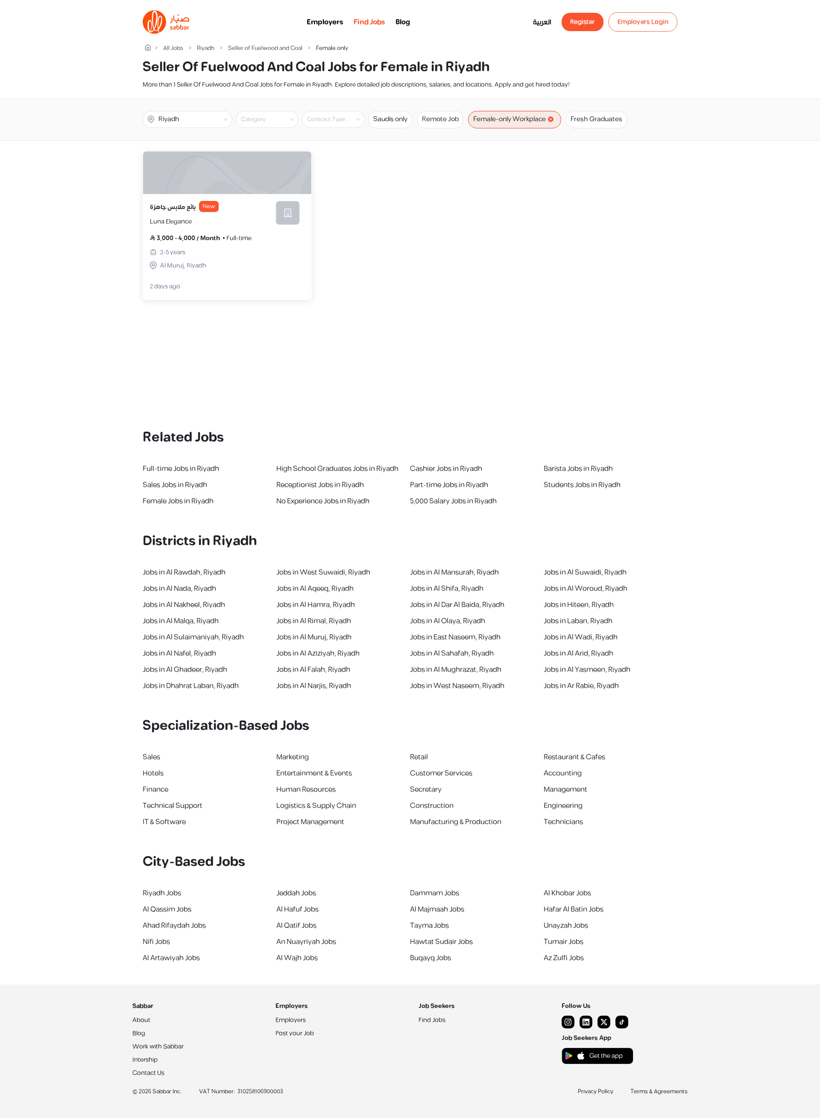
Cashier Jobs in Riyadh (446, 468)
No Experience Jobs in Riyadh (322, 501)
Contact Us (148, 1073)
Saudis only (390, 119)
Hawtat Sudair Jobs (441, 941)
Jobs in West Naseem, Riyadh (457, 685)
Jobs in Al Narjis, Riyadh (313, 685)
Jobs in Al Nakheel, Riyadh (184, 604)
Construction (432, 805)
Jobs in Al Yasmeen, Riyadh (587, 669)
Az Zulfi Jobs (564, 958)
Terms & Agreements (659, 1091)
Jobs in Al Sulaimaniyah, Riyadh (193, 637)
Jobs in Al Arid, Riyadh (578, 653)
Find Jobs (369, 22)
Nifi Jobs (156, 941)
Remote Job (440, 119)
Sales (151, 757)
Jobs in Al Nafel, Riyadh (179, 653)
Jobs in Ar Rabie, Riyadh (581, 685)
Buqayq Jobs (430, 958)
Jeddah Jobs (296, 893)
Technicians (563, 822)
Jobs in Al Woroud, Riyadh (585, 588)
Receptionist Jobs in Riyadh (320, 485)
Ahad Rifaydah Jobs (174, 925)
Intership (145, 1059)
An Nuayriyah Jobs (306, 941)
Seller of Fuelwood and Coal (265, 48)
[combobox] (274, 119)
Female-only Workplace (509, 119)
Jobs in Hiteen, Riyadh (579, 604)
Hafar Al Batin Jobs (573, 909)
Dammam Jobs (434, 893)
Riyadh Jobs (162, 893)
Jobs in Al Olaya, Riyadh (447, 621)
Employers (325, 22)
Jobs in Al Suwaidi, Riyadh (585, 572)
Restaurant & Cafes (574, 757)
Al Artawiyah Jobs (171, 958)
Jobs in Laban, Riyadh (578, 621)
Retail (419, 757)
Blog (402, 22)
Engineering (563, 805)
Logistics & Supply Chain (316, 805)
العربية (542, 22)
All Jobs (173, 48)
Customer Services (441, 773)
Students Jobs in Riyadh (582, 485)
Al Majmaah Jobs (437, 909)
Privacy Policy (595, 1091)
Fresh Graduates (596, 119)
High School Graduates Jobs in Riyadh (337, 468)
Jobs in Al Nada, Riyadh (179, 588)
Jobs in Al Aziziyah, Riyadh (318, 653)
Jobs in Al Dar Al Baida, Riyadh (457, 604)
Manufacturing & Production (455, 822)
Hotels (153, 773)
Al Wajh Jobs (297, 958)
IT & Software (164, 822)
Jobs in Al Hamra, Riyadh (315, 604)
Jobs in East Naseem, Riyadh (455, 637)
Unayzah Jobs (566, 925)
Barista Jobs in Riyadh (578, 468)
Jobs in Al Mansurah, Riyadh (454, 572)
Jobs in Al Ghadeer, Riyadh (185, 669)
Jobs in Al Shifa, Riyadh (446, 588)
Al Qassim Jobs (167, 909)
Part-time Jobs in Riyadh (449, 485)
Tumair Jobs (563, 941)
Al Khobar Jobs (567, 893)
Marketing (292, 757)
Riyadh (205, 48)
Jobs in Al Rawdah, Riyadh (184, 572)
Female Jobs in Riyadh (178, 501)
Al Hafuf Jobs (297, 909)
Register (582, 22)
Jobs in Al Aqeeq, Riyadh (315, 588)
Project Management (310, 822)
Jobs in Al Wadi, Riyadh (581, 637)
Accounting (563, 773)
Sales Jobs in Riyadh (175, 485)
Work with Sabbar (158, 1046)
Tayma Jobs (429, 925)
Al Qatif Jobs (296, 925)
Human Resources (306, 789)
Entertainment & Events (314, 773)
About (141, 1020)
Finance (155, 789)
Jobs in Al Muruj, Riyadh (313, 637)
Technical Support (172, 805)
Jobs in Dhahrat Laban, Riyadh (191, 685)
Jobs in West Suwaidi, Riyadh (323, 572)
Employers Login (643, 22)
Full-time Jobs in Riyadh (181, 468)
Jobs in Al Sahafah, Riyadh (452, 653)
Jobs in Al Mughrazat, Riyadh (455, 669)
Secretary (426, 789)
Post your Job (294, 1033)
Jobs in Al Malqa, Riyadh (181, 621)
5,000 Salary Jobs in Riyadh (453, 501)
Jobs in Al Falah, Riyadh (313, 669)
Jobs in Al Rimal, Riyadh (313, 621)
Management (565, 789)
